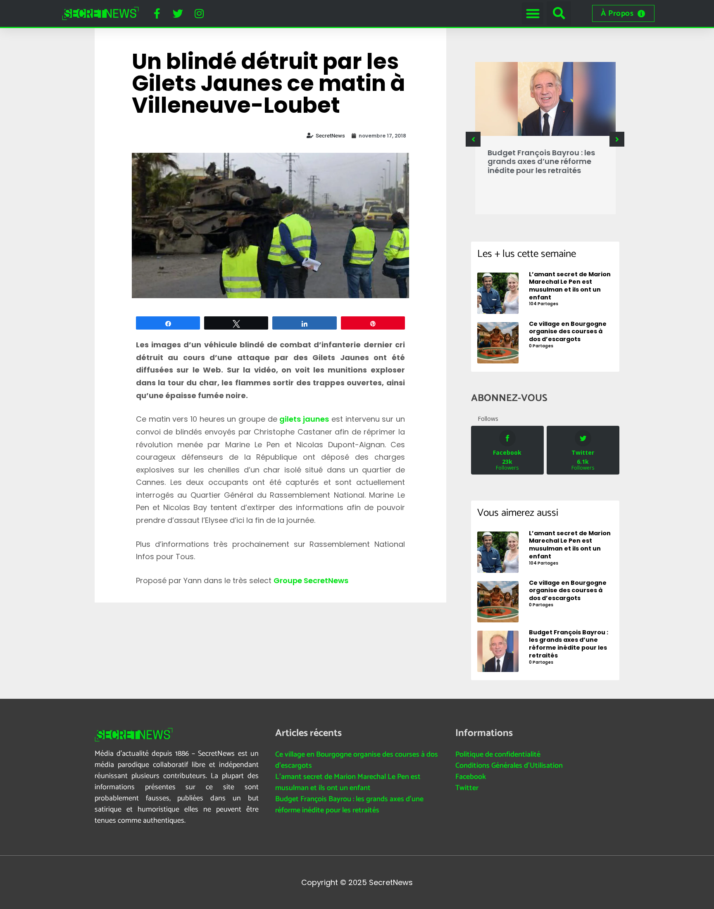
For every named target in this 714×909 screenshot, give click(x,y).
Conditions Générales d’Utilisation (509, 765)
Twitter (466, 788)
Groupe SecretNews (311, 580)
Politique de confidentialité (497, 754)
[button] (533, 13)
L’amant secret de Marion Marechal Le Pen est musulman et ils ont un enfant (348, 782)
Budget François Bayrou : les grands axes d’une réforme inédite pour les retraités (541, 161)
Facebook (470, 777)
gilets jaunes (304, 419)
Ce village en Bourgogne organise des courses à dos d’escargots (356, 760)
